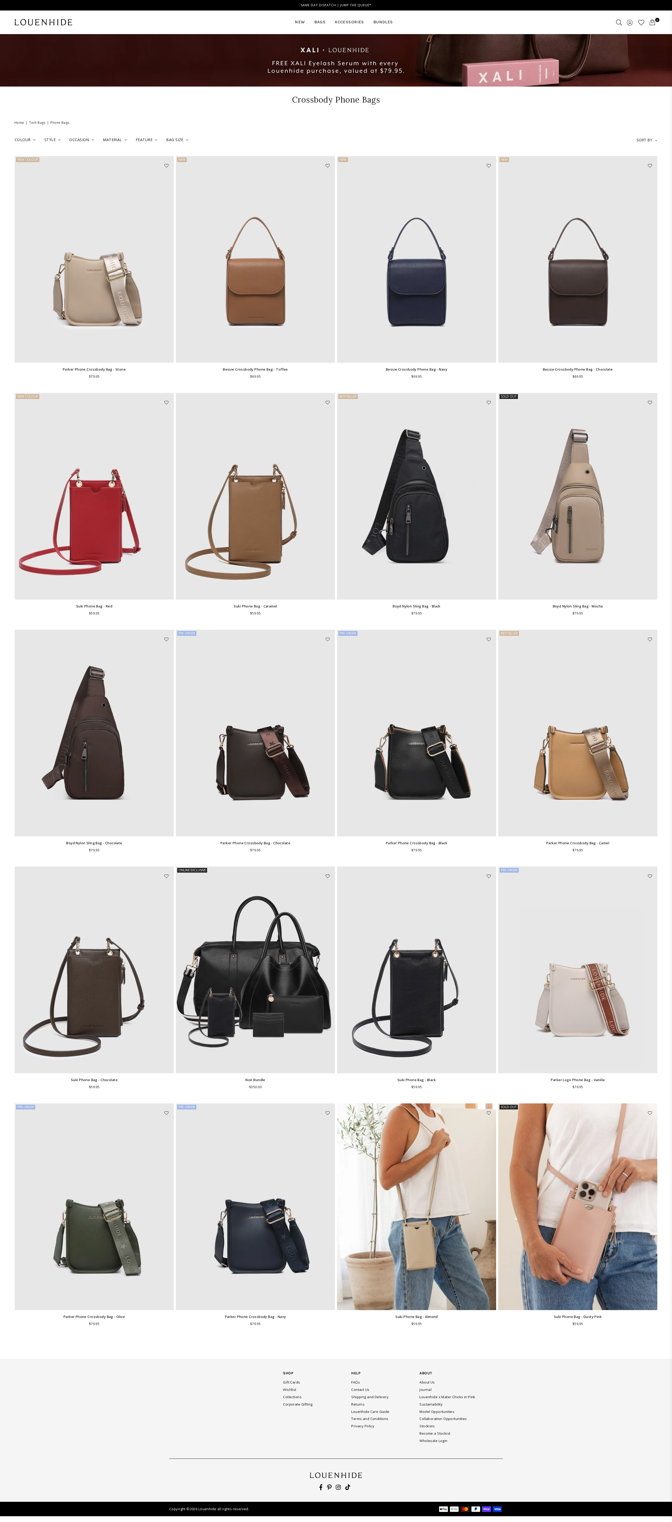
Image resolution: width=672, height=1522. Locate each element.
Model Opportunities (436, 1411)
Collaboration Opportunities (443, 1418)
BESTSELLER (348, 396)
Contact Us (360, 1389)
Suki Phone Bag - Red (94, 606)
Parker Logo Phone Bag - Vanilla (578, 1079)
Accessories (349, 21)
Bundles (383, 21)
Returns (358, 1404)
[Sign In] (629, 22)
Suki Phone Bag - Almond (416, 1316)
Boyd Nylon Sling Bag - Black (416, 606)
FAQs (355, 1382)
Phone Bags (59, 122)
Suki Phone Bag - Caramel (255, 606)
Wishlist (289, 1389)
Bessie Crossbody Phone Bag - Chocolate (578, 369)
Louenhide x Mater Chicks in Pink (447, 1397)
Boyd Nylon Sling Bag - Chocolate (94, 843)
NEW (300, 21)
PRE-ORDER (186, 633)
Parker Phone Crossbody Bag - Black (416, 843)
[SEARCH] (619, 22)
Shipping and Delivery (369, 1397)
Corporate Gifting (297, 1404)
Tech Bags (37, 122)
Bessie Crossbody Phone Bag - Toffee (255, 369)
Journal (425, 1389)
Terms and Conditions (369, 1418)
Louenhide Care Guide (370, 1411)
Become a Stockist (434, 1433)
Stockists (427, 1426)
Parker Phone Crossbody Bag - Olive (94, 1316)
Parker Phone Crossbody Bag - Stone (94, 369)
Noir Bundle (255, 1079)
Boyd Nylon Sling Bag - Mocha (578, 606)
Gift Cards (291, 1382)
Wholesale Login (433, 1440)
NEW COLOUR (27, 159)
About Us (427, 1382)
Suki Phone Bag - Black (416, 1079)
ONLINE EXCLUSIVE (192, 870)
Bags (320, 21)
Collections (292, 1397)
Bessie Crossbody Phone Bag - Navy (416, 369)
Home (19, 122)
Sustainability (431, 1404)
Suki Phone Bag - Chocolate (94, 1079)
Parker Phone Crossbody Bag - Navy (255, 1316)
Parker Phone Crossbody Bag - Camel (577, 843)
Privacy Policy (362, 1426)
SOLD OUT (509, 396)
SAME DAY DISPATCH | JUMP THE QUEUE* (336, 5)
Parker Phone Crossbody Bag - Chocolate (255, 843)
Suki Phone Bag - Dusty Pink (578, 1316)
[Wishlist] (641, 22)
